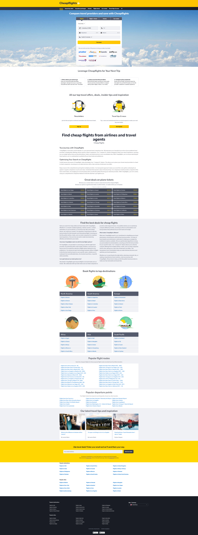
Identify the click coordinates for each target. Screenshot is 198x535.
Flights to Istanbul (90, 485)
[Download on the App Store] (102, 532)
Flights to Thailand (117, 471)
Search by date (69, 8)
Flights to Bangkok (117, 482)
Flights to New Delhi (65, 488)
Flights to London (117, 488)
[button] (81, 18)
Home (61, 8)
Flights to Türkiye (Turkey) (119, 468)
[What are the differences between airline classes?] (72, 422)
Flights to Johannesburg (65, 490)
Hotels (89, 8)
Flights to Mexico (90, 471)
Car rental (104, 8)
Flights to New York (64, 485)
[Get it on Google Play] (95, 532)
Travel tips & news (114, 8)
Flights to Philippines (65, 471)
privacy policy (89, 457)
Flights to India (63, 468)
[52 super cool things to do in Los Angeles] (99, 422)
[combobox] (82, 23)
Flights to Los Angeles (91, 490)
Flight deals (96, 8)
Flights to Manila (64, 482)
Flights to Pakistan (64, 474)
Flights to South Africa (91, 465)
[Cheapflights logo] (68, 3)
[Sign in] (121, 8)
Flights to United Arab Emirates (120, 474)
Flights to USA (63, 465)
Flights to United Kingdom (119, 465)
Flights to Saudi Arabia (92, 474)
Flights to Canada (90, 468)
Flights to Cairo (90, 488)
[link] (79, 126)
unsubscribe (111, 457)
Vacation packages (80, 8)
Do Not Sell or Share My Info (94, 528)
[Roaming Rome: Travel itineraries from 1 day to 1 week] (125, 422)
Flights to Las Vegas (118, 485)
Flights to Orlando (90, 482)
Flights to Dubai (117, 490)
